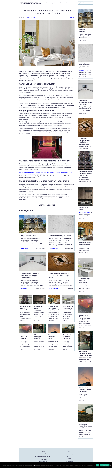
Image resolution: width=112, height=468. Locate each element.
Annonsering (49, 3)
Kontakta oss (69, 3)
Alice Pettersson (53, 288)
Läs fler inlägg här (47, 205)
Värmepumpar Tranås (84, 212)
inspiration (72, 17)
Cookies (62, 3)
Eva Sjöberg (24, 288)
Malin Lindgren (31, 17)
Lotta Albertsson (53, 248)
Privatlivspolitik (104, 465)
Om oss (56, 3)
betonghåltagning (83, 70)
